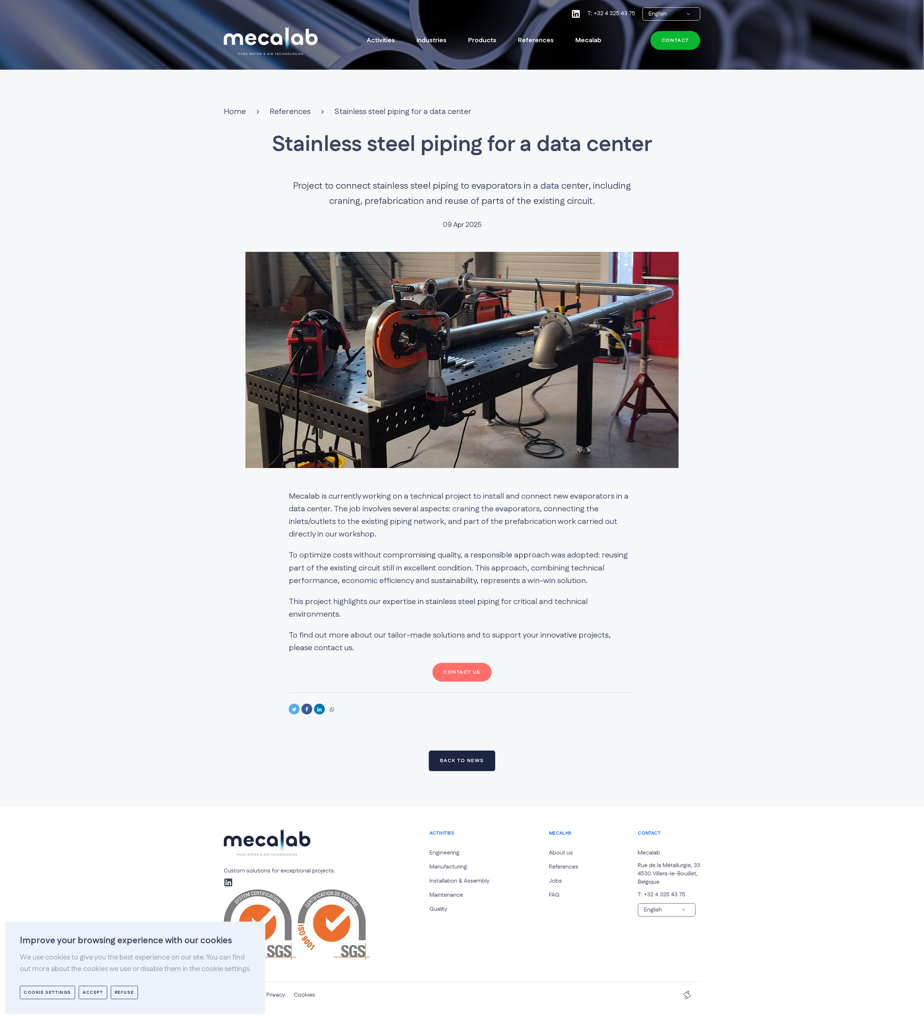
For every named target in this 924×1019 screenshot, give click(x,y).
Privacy (279, 995)
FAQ (554, 895)
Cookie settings (47, 992)
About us (561, 853)
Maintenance (446, 895)
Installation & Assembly (459, 881)
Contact (675, 40)
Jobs (555, 881)
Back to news (462, 760)
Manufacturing (448, 867)
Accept (93, 992)
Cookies (304, 995)
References (563, 867)
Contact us (462, 672)
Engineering (444, 853)
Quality (438, 909)
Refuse (124, 992)
